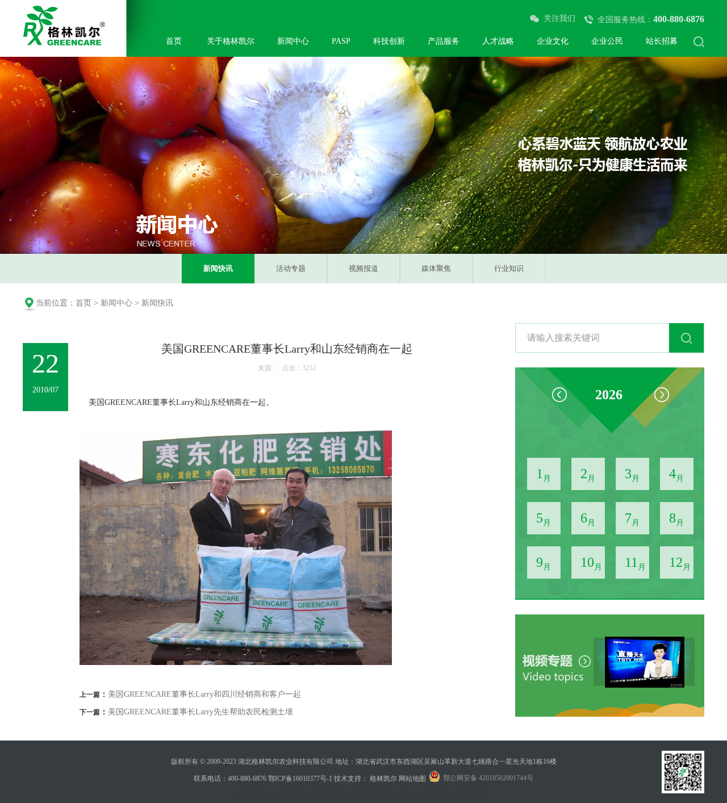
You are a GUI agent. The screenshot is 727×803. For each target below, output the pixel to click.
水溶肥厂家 (289, 794)
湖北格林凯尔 (373, 794)
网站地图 (412, 779)
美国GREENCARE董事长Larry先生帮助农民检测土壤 (200, 712)
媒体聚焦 (436, 268)
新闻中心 (116, 303)
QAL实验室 (471, 794)
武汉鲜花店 (329, 794)
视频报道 (363, 268)
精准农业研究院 (424, 794)
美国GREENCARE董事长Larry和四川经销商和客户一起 (204, 694)
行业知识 (509, 268)
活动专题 (291, 268)
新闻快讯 (218, 268)
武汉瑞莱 (252, 794)
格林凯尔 (383, 779)
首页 (83, 303)
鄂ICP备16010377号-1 (300, 779)
